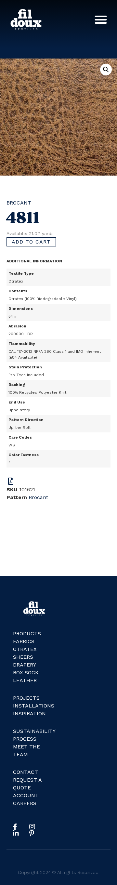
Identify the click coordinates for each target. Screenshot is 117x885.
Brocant (18, 203)
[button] (100, 19)
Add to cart (31, 242)
